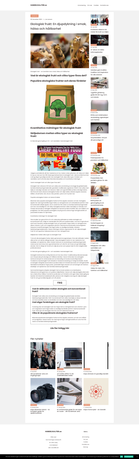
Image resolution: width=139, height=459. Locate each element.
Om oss (89, 5)
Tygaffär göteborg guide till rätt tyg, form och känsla (99, 94)
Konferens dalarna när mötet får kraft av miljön (100, 31)
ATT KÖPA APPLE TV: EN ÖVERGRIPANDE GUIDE (65, 374)
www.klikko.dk (54, 447)
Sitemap (85, 447)
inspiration (93, 24)
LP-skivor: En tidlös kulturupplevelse (97, 51)
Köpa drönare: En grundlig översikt (96, 374)
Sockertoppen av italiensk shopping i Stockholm (97, 225)
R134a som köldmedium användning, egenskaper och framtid (100, 117)
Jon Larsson (48, 19)
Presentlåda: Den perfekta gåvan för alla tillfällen (99, 180)
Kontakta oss (104, 5)
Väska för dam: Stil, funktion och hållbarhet (99, 269)
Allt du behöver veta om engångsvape (39, 374)
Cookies (96, 5)
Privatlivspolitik (129, 456)
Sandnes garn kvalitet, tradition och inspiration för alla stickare (99, 72)
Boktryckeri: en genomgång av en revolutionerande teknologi (97, 203)
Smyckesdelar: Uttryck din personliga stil (99, 139)
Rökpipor (93, 240)
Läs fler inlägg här (59, 328)
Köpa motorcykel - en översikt (95, 409)
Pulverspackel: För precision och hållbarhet (99, 159)
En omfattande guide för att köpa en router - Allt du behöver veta (69, 410)
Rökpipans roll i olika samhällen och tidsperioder (98, 248)
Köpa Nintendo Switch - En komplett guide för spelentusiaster (40, 411)
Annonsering (82, 5)
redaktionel (34, 16)
